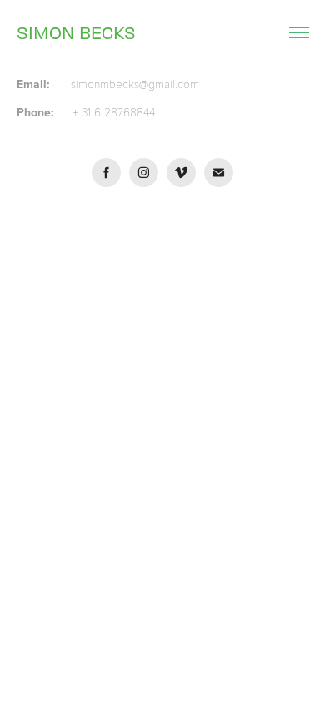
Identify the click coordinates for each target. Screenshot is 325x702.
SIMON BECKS (76, 32)
